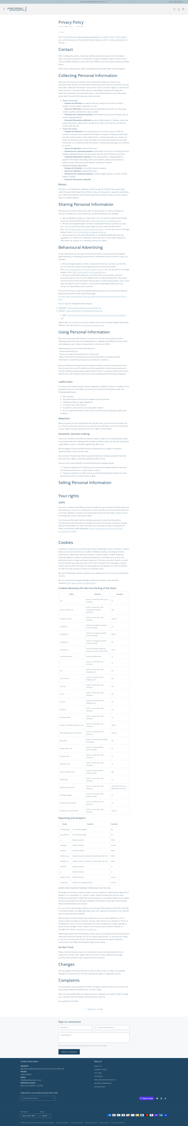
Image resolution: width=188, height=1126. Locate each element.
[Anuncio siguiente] (129, 2)
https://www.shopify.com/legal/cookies (81, 583)
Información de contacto (118, 1122)
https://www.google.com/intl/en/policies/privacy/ (84, 229)
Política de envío (104, 1122)
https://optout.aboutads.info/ (92, 325)
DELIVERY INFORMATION (103, 1083)
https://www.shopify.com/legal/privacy (106, 221)
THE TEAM (98, 1073)
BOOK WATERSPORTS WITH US (105, 1080)
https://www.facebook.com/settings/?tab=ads (84, 308)
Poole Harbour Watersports (33, 1122)
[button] (4, 9)
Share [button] (62, 32)
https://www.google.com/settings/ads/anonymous (84, 311)
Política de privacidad (77, 1122)
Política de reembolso (62, 1122)
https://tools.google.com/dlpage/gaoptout (89, 232)
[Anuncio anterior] (58, 2)
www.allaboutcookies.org (86, 929)
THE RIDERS (98, 1076)
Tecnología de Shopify (48, 1122)
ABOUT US (98, 1066)
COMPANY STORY (100, 1069)
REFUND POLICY (100, 1087)
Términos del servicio (91, 1122)
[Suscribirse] (53, 1098)
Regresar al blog (95, 1009)
